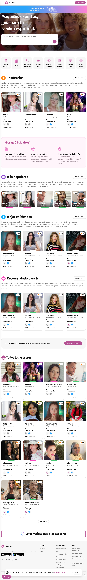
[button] (11, 111)
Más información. (60, 572)
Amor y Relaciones (61, 548)
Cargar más (43, 521)
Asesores (42, 548)
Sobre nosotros (76, 556)
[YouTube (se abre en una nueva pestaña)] (16, 559)
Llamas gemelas (60, 562)
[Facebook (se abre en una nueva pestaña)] (6, 559)
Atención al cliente (77, 553)
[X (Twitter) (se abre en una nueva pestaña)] (2, 559)
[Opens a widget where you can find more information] (6, 577)
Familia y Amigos (60, 565)
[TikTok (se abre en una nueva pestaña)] (13, 559)
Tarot (57, 551)
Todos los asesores (73, 343)
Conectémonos (80, 2)
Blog (41, 551)
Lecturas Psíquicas (61, 559)
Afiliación (83, 575)
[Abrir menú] (2, 2)
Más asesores (79, 78)
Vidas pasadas (60, 567)
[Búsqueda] (54, 41)
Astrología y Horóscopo (62, 554)
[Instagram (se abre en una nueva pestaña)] (9, 559)
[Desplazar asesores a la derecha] (85, 199)
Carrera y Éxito (60, 557)
